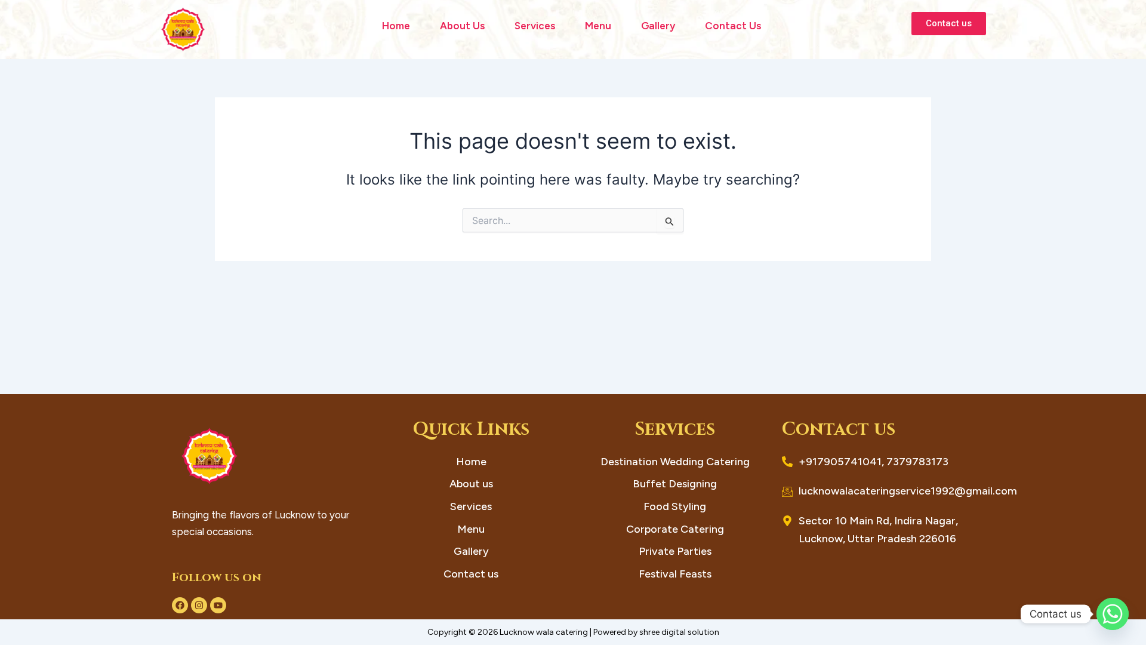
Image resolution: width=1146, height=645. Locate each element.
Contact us (733, 26)
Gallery (658, 26)
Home (396, 26)
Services (535, 26)
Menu (598, 26)
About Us (462, 26)
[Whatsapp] (1112, 614)
